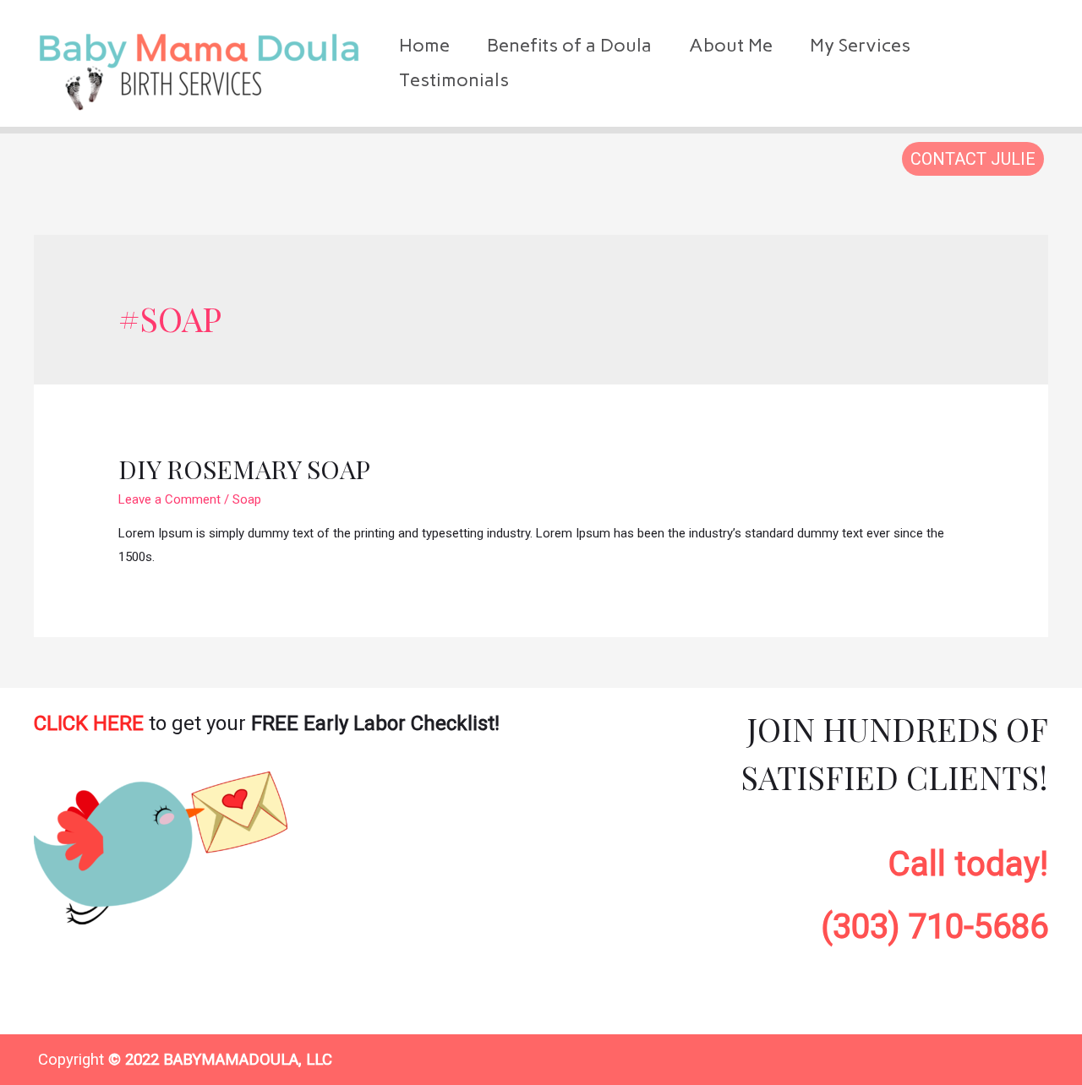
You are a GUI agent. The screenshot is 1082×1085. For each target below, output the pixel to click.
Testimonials (454, 79)
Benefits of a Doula (569, 45)
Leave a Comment (169, 499)
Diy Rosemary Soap (244, 469)
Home (424, 45)
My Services (860, 45)
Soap (246, 499)
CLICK (89, 723)
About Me (731, 45)
